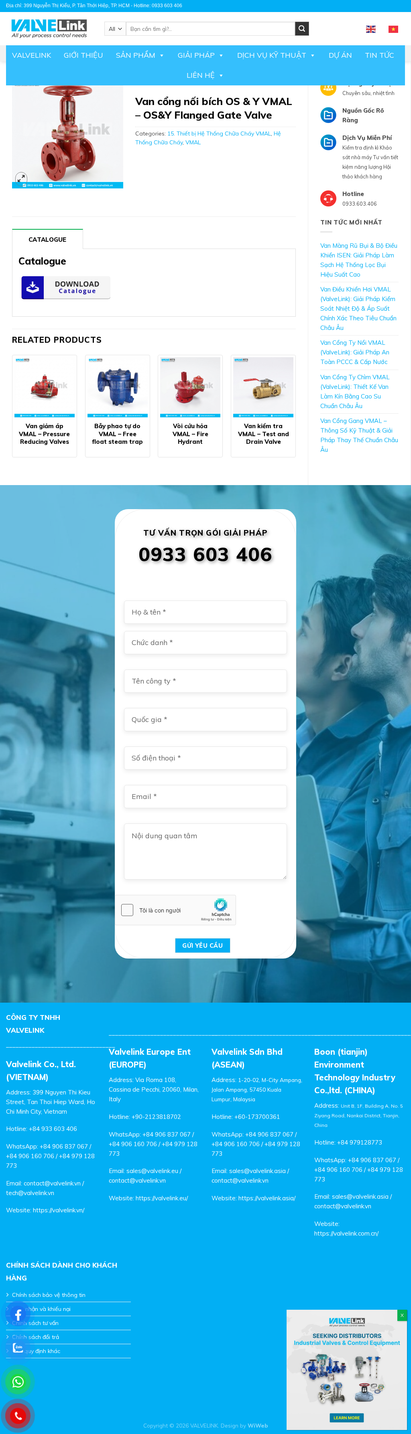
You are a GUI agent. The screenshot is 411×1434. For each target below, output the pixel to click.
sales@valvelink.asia (257, 1171)
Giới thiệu (83, 55)
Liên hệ (201, 75)
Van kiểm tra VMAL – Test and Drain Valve (263, 433)
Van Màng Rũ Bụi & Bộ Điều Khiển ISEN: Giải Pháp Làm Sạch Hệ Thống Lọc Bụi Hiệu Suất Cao (358, 260)
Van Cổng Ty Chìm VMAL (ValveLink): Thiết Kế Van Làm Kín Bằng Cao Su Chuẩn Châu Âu (355, 391)
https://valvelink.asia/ (266, 1198)
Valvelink (31, 55)
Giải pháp (196, 55)
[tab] (47, 239)
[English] (371, 28)
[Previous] (12, 413)
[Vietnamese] (394, 28)
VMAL (193, 142)
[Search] (302, 29)
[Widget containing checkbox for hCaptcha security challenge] (175, 910)
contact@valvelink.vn (52, 1183)
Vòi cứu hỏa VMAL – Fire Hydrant (190, 433)
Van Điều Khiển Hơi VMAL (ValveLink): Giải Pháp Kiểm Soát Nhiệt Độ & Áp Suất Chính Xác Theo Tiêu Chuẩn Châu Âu (358, 308)
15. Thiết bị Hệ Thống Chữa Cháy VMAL (219, 133)
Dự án (340, 55)
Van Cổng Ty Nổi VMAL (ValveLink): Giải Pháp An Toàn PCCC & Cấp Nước (354, 352)
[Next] (295, 413)
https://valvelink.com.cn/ (346, 1233)
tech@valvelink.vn (30, 1193)
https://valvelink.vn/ (58, 1210)
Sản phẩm (135, 55)
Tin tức (379, 55)
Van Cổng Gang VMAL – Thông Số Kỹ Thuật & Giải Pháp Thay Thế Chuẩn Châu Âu (359, 435)
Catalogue (47, 239)
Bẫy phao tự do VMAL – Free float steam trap (117, 433)
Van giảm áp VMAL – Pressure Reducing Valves (44, 433)
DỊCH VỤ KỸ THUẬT (271, 55)
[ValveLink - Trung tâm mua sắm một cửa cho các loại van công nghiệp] (49, 28)
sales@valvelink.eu (152, 1171)
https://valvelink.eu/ (162, 1198)
